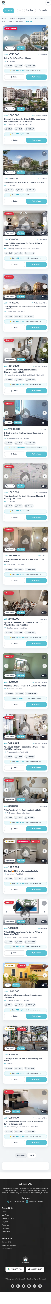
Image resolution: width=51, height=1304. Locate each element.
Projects (5, 1222)
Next (31, 1155)
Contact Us (6, 1232)
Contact (37, 77)
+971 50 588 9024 (17, 1201)
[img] (25, 38)
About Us (5, 1225)
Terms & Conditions (9, 1245)
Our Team (5, 1228)
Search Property (8, 1218)
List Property (6, 1215)
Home (4, 1212)
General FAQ (6, 1242)
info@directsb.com (36, 1201)
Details (15, 77)
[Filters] (20, 10)
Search (10, 10)
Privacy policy (7, 1249)
